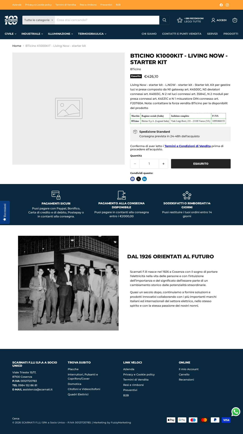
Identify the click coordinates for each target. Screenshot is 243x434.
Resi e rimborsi (88, 4)
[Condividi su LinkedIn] (144, 179)
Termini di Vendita (65, 4)
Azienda (16, 4)
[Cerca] (164, 20)
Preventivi (106, 4)
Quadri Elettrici (78, 394)
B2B (118, 4)
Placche (73, 369)
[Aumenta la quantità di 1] (163, 163)
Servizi (212, 33)
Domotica (74, 384)
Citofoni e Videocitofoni (84, 389)
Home (16, 45)
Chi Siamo (149, 33)
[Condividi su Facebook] (132, 179)
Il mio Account (189, 369)
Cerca (15, 418)
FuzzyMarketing (121, 422)
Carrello (184, 374)
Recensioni (186, 379)
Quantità (136, 155)
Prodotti (230, 33)
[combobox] (107, 20)
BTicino (135, 69)
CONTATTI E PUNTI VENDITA (181, 33)
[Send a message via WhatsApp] (236, 412)
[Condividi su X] (138, 179)
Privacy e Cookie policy (38, 4)
